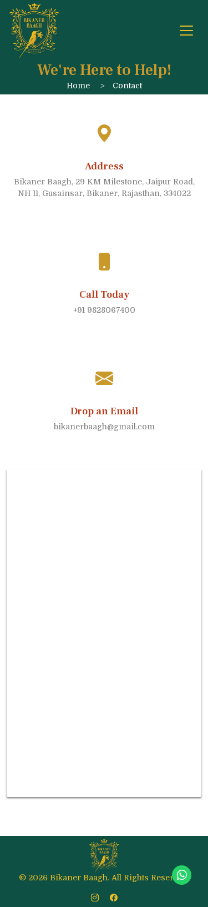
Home (78, 85)
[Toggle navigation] (186, 30)
